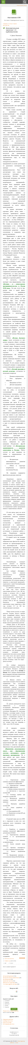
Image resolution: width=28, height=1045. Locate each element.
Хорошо (7, 1002)
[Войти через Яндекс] (14, 991)
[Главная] (14, 14)
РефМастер (7, 961)
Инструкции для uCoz (8, 1024)
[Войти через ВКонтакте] (11, 991)
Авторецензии (7, 979)
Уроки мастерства (9, 958)
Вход (25, 5)
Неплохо (7, 1004)
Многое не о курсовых (9, 982)
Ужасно (7, 1007)
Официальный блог (8, 1019)
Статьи (10, 23)
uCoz (16, 1042)
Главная (5, 23)
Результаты (6, 1011)
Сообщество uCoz (8, 1021)
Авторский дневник (8, 976)
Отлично (7, 1000)
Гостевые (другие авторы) (10, 984)
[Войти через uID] (8, 991)
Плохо (6, 1005)
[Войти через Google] (16, 991)
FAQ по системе (7, 1022)
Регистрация (20, 5)
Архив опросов (14, 1011)
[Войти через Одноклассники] (19, 991)
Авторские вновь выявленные (11, 977)
